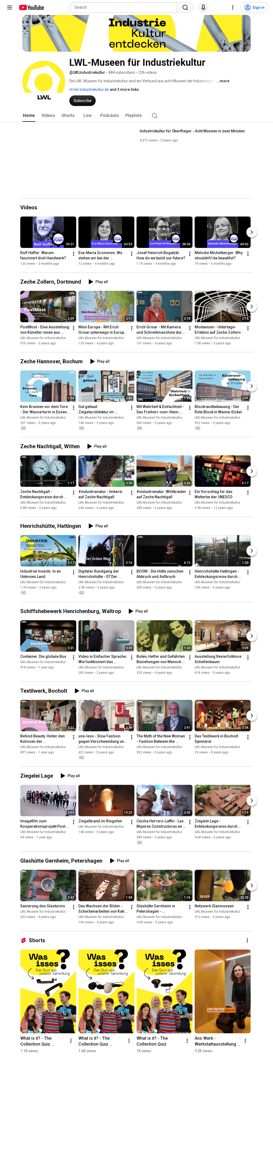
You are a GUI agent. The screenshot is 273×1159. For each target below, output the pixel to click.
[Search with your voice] (203, 7)
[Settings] (233, 7)
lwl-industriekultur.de (91, 89)
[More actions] (73, 253)
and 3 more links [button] (124, 89)
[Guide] (9, 7)
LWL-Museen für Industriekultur (43, 338)
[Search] (185, 7)
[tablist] (136, 115)
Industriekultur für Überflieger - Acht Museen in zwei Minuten (192, 131)
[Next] (251, 232)
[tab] (28, 115)
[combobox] (125, 7)
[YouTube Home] (31, 7)
